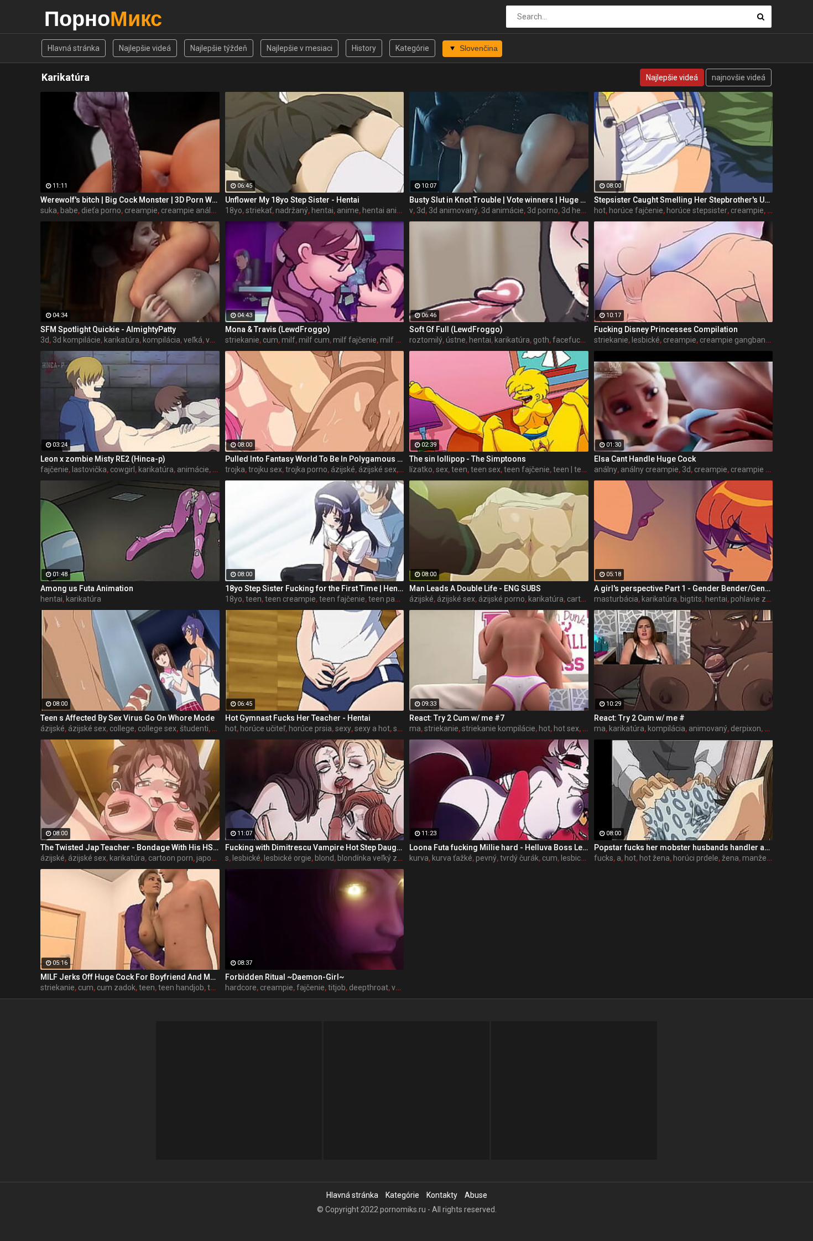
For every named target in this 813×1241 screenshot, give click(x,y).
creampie (141, 210)
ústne (456, 339)
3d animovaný (453, 210)
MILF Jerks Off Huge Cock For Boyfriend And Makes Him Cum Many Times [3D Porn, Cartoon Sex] (130, 977)
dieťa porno (101, 210)
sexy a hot (372, 728)
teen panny (388, 598)
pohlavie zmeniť (758, 598)
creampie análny (190, 210)
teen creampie (290, 598)
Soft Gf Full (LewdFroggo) (456, 329)
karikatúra (121, 339)
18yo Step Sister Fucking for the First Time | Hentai (314, 588)
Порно (73, 19)
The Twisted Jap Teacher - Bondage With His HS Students (130, 847)
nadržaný (291, 210)
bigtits (691, 598)
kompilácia (161, 339)
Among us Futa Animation (86, 588)
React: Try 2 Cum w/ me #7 (456, 717)
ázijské (343, 469)
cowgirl (122, 469)
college (122, 728)
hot (600, 210)
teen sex (486, 469)
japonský (211, 858)
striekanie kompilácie (498, 728)
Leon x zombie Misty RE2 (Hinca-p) (102, 458)
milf (288, 339)
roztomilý (425, 339)
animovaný (708, 728)
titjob (337, 987)
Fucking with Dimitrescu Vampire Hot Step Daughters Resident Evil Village (314, 847)
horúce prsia (310, 728)
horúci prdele (695, 858)
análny (605, 469)
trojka (235, 469)
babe (69, 210)
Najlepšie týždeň (218, 48)
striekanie (242, 339)
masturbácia (616, 598)
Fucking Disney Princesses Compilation (666, 329)
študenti (194, 728)
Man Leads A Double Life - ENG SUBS (475, 588)
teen (459, 469)
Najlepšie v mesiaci (299, 48)
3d (420, 210)
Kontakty (441, 1195)
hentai (322, 210)
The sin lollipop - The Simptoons (467, 458)
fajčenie (54, 469)
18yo (233, 210)
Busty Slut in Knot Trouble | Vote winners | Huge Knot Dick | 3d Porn (498, 199)
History (364, 48)
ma (415, 728)
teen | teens (573, 469)
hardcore (241, 987)
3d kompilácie (77, 339)
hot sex (566, 728)
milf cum (314, 339)
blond (324, 858)
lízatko (420, 469)
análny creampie (650, 469)
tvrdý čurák (519, 858)
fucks (603, 858)
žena (730, 858)
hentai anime (385, 210)
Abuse (476, 1195)
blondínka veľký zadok (375, 858)
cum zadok (116, 987)
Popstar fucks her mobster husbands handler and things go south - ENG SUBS (683, 847)
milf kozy (396, 339)
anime (348, 210)
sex (442, 469)
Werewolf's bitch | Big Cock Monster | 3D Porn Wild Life (130, 199)
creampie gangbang (735, 339)
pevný (486, 858)
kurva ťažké (452, 858)
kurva (419, 858)
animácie (193, 469)
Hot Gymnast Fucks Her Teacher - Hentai (298, 717)
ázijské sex (377, 469)
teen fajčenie (527, 469)
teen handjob (181, 987)
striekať (259, 210)
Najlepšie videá (145, 48)
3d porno (542, 210)
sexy (343, 728)
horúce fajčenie (636, 210)
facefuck (568, 339)
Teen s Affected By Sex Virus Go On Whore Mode (127, 717)
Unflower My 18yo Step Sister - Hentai (292, 199)
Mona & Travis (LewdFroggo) (277, 329)
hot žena (654, 858)
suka (48, 210)
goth (541, 339)
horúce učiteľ (262, 728)
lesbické (646, 339)
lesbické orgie (287, 858)
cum (270, 339)
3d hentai (577, 210)
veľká (193, 339)
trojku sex (265, 469)
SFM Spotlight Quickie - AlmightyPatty (108, 329)
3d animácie (502, 210)
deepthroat (368, 987)
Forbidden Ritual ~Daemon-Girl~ (284, 977)
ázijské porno (501, 598)
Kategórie (412, 48)
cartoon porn (170, 858)
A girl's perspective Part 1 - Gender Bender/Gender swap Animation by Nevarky (683, 588)
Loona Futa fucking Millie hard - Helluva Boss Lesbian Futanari (498, 847)
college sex (157, 728)
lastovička (89, 469)
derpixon (746, 728)
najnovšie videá (738, 77)
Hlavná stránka (74, 48)
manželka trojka (770, 858)
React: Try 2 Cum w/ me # (639, 717)
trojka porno (306, 469)
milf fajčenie (355, 339)
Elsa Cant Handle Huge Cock (645, 458)
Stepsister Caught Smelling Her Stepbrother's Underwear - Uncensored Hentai (683, 199)
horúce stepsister (696, 210)
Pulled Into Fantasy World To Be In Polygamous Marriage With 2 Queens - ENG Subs (314, 458)
